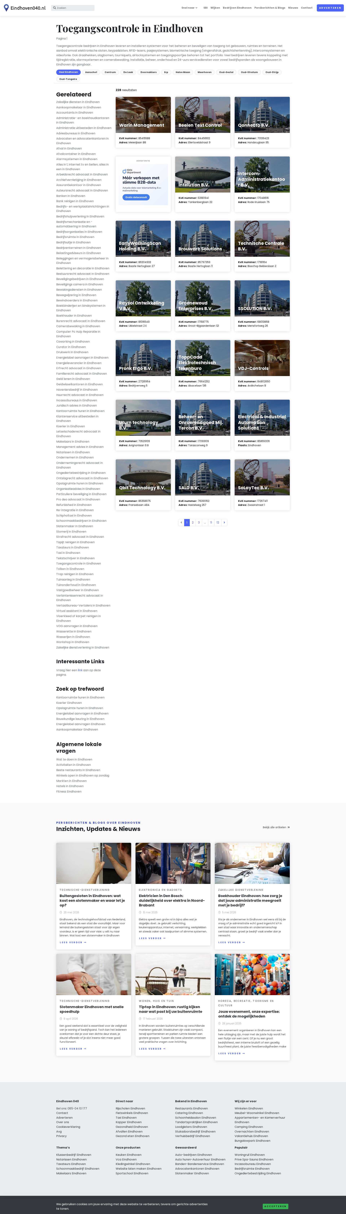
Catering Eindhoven (189, 1113)
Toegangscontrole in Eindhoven (78, 563)
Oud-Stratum (249, 72)
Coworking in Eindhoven (73, 341)
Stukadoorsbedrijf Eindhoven (195, 1131)
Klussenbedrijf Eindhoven (73, 1155)
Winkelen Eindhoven (249, 1108)
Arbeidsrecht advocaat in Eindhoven (82, 174)
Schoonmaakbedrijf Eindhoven (77, 1169)
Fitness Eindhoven (68, 791)
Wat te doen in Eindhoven (74, 759)
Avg (59, 1131)
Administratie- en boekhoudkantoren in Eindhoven (82, 120)
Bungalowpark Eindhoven (252, 1141)
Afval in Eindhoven (69, 148)
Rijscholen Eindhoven (130, 1108)
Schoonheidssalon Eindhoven (195, 1118)
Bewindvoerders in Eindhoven (76, 300)
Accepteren (275, 1206)
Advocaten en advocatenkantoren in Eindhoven (82, 140)
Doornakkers (149, 72)
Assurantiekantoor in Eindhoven (78, 185)
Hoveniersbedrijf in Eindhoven (77, 390)
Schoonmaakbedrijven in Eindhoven (81, 521)
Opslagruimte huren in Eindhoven (79, 483)
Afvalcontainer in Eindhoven (76, 154)
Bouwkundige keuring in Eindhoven (80, 719)
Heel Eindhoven (68, 72)
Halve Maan (183, 72)
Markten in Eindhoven (71, 781)
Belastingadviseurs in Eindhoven (78, 253)
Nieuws (293, 8)
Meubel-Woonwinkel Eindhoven (257, 1113)
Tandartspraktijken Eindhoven (196, 1122)
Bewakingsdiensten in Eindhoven (79, 290)
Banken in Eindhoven (70, 196)
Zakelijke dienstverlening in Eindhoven (82, 647)
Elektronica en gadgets (160, 890)
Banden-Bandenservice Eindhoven (199, 1164)
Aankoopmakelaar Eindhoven (77, 729)
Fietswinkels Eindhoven (132, 1113)
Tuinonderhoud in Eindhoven (76, 585)
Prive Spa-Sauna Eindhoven (254, 1159)
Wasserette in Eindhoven (73, 631)
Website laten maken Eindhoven (138, 1169)
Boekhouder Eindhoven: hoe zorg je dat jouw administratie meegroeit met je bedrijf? (250, 900)
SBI (205, 8)
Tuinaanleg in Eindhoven (73, 579)
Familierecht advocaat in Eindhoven (81, 374)
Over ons (62, 1122)
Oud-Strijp (272, 72)
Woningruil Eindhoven (250, 1155)
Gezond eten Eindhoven (132, 1136)
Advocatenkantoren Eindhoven (197, 1169)
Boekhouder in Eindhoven (74, 316)
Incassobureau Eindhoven (253, 1164)
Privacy (61, 1136)
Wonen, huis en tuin (156, 1001)
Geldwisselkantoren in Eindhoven (79, 384)
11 (211, 522)
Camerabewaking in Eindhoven (78, 326)
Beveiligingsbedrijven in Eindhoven (80, 279)
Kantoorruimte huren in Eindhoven (80, 411)
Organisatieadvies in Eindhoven (78, 489)
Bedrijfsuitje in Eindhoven (73, 242)
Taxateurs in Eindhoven (72, 547)
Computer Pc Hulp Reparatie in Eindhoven (78, 334)
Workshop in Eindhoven (72, 642)
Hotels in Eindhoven (70, 786)
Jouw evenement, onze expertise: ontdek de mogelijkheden (249, 1014)
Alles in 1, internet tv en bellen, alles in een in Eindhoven (82, 166)
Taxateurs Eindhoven (71, 1164)
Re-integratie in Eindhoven (75, 510)
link (80, 670)
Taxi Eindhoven (126, 1118)
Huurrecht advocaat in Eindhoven (79, 395)
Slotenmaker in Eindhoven (74, 526)
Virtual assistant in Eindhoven (76, 611)
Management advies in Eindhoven (80, 447)
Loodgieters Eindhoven (191, 1127)
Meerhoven (205, 72)
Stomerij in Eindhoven (71, 531)
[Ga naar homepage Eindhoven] (23, 8)
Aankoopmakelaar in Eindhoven (78, 107)
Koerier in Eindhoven (70, 426)
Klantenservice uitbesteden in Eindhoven (77, 418)
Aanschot (91, 72)
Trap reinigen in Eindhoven (75, 574)
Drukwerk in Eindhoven (72, 352)
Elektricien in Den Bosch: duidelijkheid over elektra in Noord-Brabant (172, 900)
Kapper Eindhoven (129, 1122)
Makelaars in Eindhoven (72, 442)
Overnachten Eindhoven (252, 1131)
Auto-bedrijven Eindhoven (193, 1155)
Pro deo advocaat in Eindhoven (78, 499)
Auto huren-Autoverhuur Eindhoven (200, 1159)
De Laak (128, 72)
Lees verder (71, 942)
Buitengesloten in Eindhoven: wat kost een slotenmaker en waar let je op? (92, 900)
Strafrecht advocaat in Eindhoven (80, 537)
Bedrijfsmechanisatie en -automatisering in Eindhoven (76, 224)
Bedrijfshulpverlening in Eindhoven (80, 216)
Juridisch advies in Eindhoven (76, 405)
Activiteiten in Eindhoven (73, 765)
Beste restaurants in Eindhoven (78, 770)
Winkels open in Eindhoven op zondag (82, 775)
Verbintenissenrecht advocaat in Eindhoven (79, 597)
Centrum (110, 72)
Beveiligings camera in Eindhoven (79, 284)
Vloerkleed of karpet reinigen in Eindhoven (78, 618)
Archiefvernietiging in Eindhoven (78, 180)
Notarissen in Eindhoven (73, 452)
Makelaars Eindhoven (71, 1173)
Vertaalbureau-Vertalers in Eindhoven (83, 605)
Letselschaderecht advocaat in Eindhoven (78, 433)
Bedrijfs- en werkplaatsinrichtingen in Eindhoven (82, 208)
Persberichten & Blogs (269, 8)
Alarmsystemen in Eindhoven (76, 159)
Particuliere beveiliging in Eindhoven (81, 494)
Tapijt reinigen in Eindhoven (75, 542)
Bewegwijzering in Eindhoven (76, 295)
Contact (306, 8)
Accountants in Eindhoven (74, 113)
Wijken (215, 8)
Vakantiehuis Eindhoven (251, 1136)
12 (218, 522)
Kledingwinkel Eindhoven (133, 1164)
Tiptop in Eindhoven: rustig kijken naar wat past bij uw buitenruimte (170, 1009)
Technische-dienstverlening (85, 890)
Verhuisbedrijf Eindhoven (192, 1136)
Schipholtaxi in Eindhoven (74, 515)
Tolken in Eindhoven (70, 569)
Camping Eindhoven (249, 1127)
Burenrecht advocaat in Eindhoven (80, 321)
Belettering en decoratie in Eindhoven (82, 268)
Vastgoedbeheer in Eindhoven (77, 590)
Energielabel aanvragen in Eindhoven (82, 358)
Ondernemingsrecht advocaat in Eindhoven (79, 465)
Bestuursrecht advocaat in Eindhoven (82, 274)
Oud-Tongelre (68, 79)
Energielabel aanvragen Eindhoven (80, 724)
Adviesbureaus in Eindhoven (75, 133)
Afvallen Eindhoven (129, 1131)
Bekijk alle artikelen (274, 827)
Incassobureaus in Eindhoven (76, 400)
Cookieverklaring (68, 1127)
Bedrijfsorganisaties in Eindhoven (79, 232)
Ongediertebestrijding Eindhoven (258, 1173)
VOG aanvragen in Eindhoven (76, 626)
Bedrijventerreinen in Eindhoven (78, 248)
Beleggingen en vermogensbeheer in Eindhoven (82, 260)
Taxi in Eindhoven (68, 553)
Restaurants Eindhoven (191, 1108)
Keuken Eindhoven (128, 1155)
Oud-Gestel (226, 72)
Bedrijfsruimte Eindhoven (252, 1169)
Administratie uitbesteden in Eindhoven (83, 128)
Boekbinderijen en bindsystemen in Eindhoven (80, 308)
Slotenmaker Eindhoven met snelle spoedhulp (92, 1009)
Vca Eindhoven (126, 1159)
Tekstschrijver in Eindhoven (75, 558)
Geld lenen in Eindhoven (73, 379)
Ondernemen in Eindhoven (75, 457)
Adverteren (330, 7)
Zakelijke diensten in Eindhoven (78, 102)
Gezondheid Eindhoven (132, 1127)
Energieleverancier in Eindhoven (78, 363)
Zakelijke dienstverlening (241, 890)
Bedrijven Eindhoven (237, 8)
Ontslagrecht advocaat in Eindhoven (82, 478)
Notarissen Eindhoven (71, 1159)
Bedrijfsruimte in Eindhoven (75, 237)
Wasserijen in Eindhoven (73, 637)
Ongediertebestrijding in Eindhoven (81, 473)
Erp (166, 72)
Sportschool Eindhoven (132, 1173)
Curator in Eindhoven (71, 347)
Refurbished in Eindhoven (74, 505)
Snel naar (188, 8)
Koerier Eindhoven (69, 703)
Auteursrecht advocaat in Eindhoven (82, 190)
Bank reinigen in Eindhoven (75, 201)
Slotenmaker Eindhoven (192, 1173)
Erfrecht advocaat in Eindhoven (78, 368)
